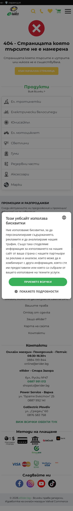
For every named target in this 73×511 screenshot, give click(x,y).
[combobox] (64, 217)
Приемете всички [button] (38, 282)
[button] (37, 291)
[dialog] (36, 255)
